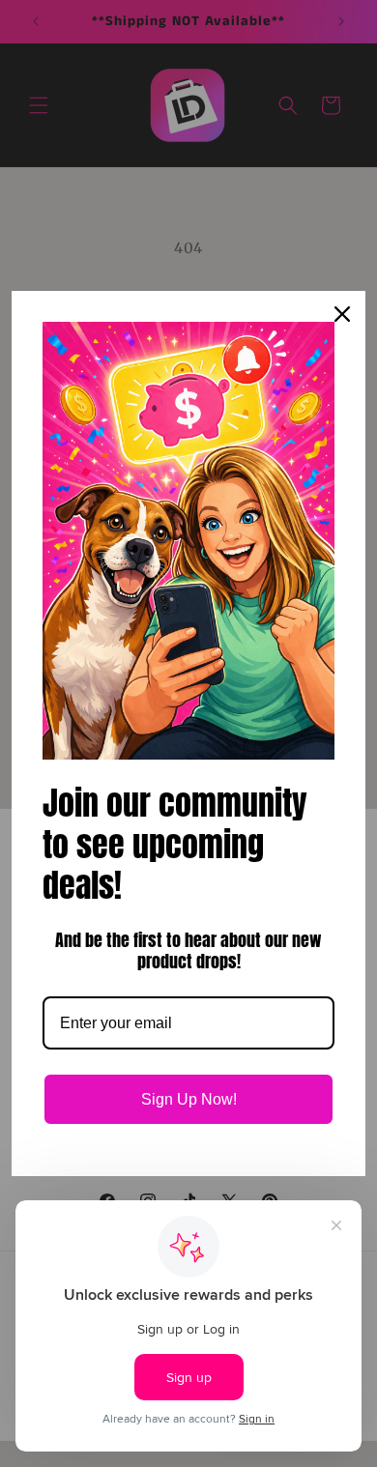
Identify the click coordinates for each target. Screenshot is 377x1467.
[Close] (342, 314)
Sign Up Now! (189, 1099)
